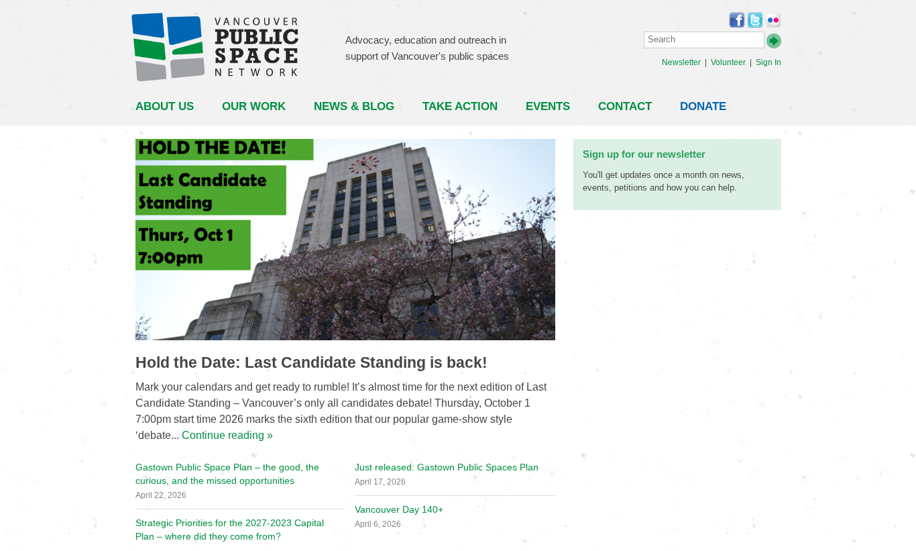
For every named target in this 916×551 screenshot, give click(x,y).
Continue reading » (227, 435)
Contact (625, 106)
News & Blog (354, 106)
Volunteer (728, 62)
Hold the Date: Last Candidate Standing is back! (311, 362)
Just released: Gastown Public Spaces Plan (446, 467)
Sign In (768, 62)
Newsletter (681, 62)
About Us (164, 106)
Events (548, 106)
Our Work (254, 106)
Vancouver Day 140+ (399, 509)
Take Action (460, 106)
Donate (703, 106)
